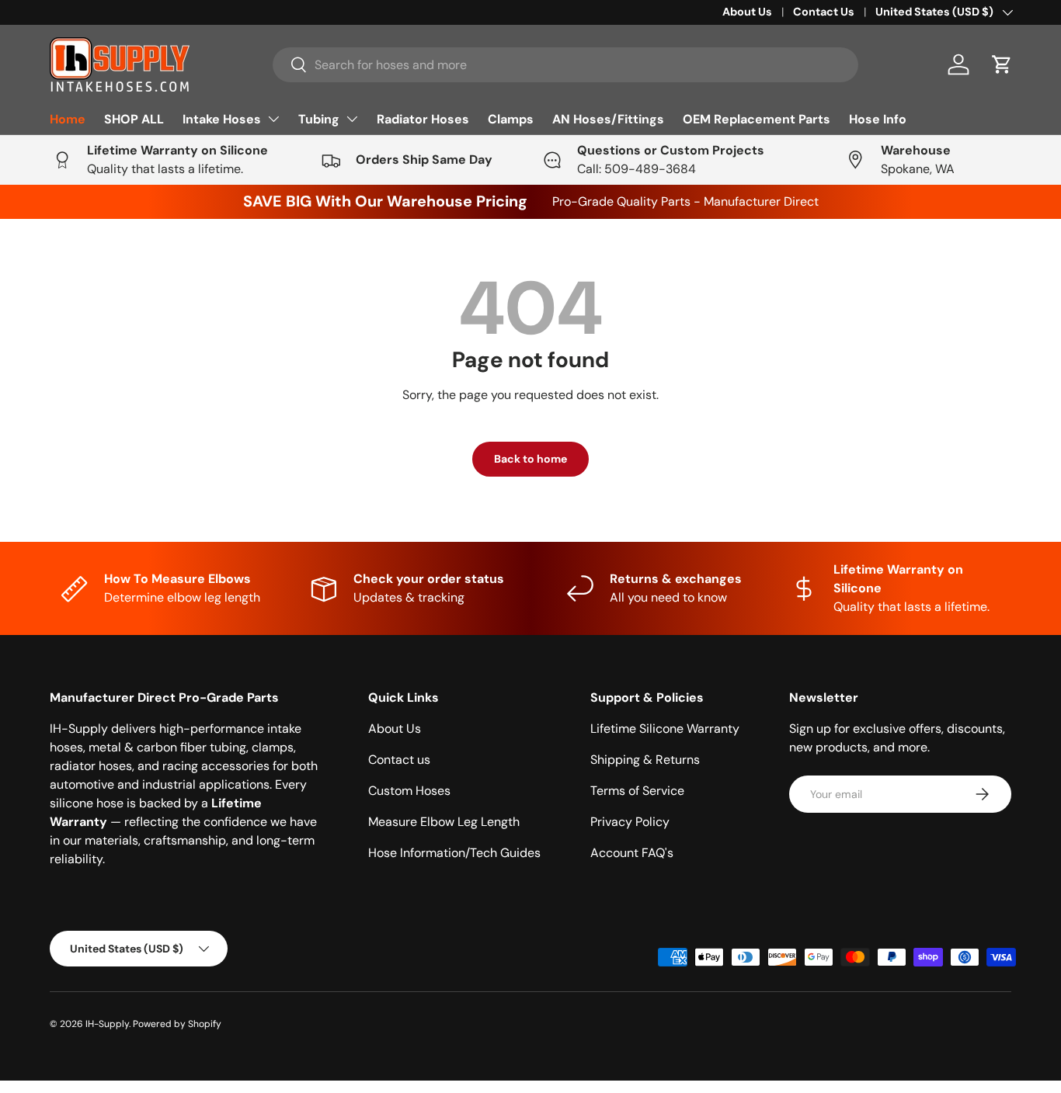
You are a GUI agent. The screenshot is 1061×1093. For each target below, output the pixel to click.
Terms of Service (637, 790)
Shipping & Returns (645, 759)
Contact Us (823, 12)
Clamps (511, 119)
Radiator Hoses (423, 119)
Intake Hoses (222, 119)
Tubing (318, 119)
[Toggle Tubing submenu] (352, 118)
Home (67, 119)
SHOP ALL (134, 119)
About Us (747, 12)
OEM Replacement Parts (756, 119)
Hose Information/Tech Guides (454, 853)
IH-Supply (107, 1024)
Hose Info (877, 119)
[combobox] (566, 64)
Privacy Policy (630, 822)
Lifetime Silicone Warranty (664, 728)
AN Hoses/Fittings (608, 119)
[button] (1002, 64)
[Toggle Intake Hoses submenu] (273, 118)
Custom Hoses (409, 790)
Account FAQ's (631, 853)
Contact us (399, 759)
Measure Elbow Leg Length (444, 822)
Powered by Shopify (177, 1024)
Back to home (530, 459)
